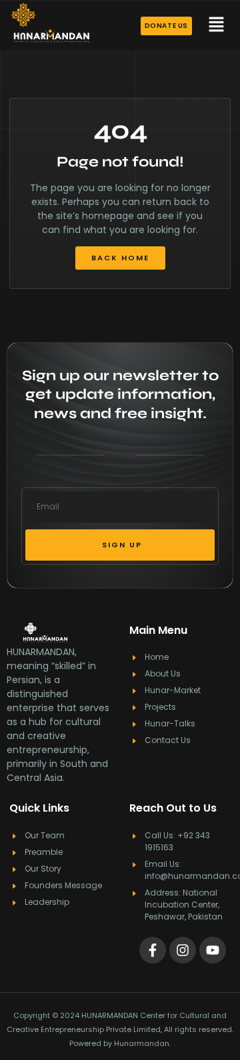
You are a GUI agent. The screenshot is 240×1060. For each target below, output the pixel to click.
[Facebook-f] (152, 950)
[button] (216, 25)
